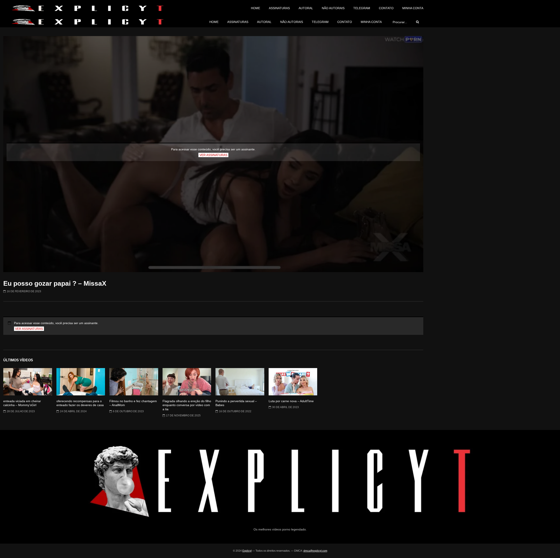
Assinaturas (279, 8)
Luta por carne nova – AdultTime (291, 401)
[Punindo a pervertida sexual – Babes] (239, 381)
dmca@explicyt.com (315, 550)
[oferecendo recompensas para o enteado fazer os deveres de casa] (80, 381)
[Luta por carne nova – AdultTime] (293, 381)
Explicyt (247, 550)
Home (255, 8)
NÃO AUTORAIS (333, 8)
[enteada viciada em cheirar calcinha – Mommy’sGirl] (27, 381)
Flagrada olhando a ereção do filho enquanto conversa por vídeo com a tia (187, 405)
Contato (386, 8)
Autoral (306, 8)
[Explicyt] (87, 8)
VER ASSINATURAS (213, 155)
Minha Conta (412, 8)
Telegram (361, 8)
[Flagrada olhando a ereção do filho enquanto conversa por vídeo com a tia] (187, 381)
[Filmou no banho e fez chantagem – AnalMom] (133, 381)
